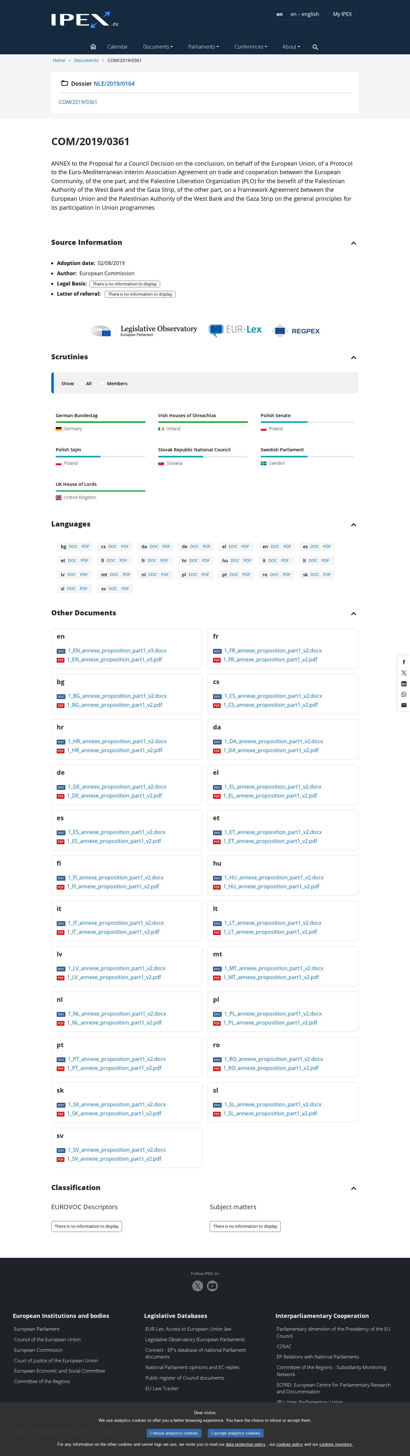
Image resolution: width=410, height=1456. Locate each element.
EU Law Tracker (162, 1388)
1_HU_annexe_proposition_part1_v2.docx (273, 877)
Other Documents (83, 613)
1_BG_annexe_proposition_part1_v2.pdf (114, 704)
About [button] (289, 46)
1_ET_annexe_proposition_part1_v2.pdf (269, 841)
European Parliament (37, 1329)
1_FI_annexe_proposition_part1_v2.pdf (112, 886)
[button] (93, 47)
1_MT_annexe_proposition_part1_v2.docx (273, 968)
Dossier (103, 83)
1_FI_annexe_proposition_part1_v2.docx (115, 877)
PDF (85, 546)
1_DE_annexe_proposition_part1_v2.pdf (114, 795)
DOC (73, 546)
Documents (86, 60)
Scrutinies (69, 357)
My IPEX (342, 14)
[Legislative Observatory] (144, 330)
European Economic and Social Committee (59, 1370)
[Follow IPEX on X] (197, 1286)
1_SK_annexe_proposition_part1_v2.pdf (113, 1113)
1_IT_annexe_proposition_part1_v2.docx (115, 922)
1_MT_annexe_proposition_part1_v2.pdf (270, 977)
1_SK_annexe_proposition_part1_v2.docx (116, 1104)
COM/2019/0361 (78, 101)
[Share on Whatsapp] (403, 694)
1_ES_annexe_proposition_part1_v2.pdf (113, 841)
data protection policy (246, 1444)
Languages (71, 524)
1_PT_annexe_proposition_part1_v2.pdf (113, 1067)
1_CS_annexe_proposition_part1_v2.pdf (269, 704)
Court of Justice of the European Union (56, 1360)
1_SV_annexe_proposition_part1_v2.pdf (113, 1158)
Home (59, 60)
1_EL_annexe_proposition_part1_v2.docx (272, 786)
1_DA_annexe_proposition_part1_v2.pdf (270, 750)
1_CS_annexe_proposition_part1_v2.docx (272, 695)
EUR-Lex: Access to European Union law (188, 1329)
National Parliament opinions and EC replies (192, 1367)
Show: (68, 383)
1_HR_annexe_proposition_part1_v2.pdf (114, 750)
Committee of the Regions (42, 1381)
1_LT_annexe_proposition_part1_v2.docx (272, 922)
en (279, 14)
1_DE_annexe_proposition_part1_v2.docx (116, 786)
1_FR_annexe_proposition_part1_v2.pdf (269, 659)
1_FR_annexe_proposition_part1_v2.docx (272, 650)
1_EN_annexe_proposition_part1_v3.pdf (114, 659)
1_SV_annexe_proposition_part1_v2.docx (116, 1149)
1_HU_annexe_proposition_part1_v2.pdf (270, 886)
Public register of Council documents (184, 1377)
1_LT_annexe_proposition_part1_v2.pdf (269, 931)
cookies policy (289, 1444)
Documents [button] (156, 46)
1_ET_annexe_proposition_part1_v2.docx (272, 832)
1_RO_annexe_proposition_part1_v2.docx (273, 1059)
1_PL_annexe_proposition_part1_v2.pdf (269, 1022)
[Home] (85, 18)
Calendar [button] (117, 46)
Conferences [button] (248, 46)
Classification (76, 1187)
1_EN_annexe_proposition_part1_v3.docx (116, 650)
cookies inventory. (336, 1444)
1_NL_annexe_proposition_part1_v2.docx (116, 1013)
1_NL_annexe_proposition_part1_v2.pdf (113, 1022)
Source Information (86, 242)
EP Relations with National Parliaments (318, 1356)
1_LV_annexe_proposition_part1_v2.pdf (113, 977)
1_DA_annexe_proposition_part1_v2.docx (273, 741)
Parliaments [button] (201, 46)
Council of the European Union (47, 1339)
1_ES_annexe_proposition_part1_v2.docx (116, 832)
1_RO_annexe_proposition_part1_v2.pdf (270, 1067)
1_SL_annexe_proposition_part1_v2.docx (272, 1104)
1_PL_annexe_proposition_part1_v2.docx (272, 1013)
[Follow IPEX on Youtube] (212, 1286)
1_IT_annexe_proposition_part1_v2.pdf (112, 931)
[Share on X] (404, 672)
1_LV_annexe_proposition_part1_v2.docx (116, 968)
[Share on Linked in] (403, 683)
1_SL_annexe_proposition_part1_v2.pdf (269, 1113)
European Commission (38, 1350)
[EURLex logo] (235, 330)
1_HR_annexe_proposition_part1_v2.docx (117, 741)
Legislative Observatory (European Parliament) (194, 1339)
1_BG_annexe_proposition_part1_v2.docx (117, 695)
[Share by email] (403, 704)
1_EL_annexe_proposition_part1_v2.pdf (269, 795)
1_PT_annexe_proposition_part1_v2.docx (116, 1059)
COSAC (284, 1346)
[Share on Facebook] (403, 661)
